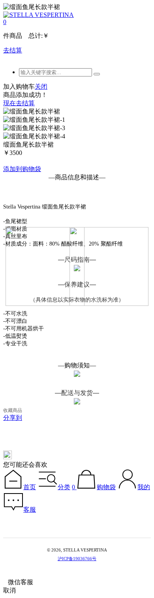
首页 (29, 487)
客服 (29, 509)
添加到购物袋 (22, 169)
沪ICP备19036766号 (77, 558)
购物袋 (106, 487)
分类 (64, 487)
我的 (143, 487)
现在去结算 (19, 103)
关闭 (41, 86)
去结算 (12, 50)
